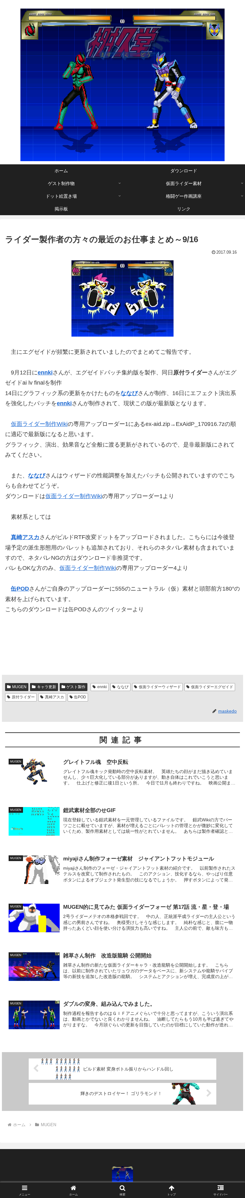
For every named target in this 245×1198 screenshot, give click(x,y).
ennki (102, 687)
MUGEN (19, 687)
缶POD (20, 588)
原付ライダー (23, 697)
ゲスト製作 (75, 687)
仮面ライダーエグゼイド (212, 687)
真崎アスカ (25, 537)
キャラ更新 (46, 687)
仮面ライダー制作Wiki (39, 424)
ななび (123, 687)
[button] (226, 949)
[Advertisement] (79, 644)
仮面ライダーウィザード (160, 687)
